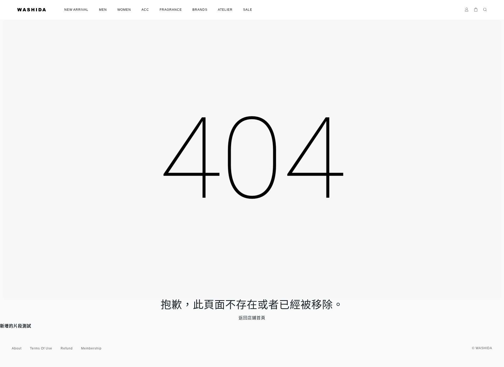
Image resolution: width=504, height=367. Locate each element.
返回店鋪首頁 (252, 318)
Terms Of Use (41, 348)
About (17, 348)
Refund (67, 348)
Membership (91, 348)
